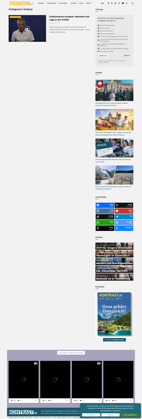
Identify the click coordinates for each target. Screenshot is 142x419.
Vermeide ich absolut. (107, 51)
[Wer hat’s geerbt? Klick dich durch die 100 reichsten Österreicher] (114, 148)
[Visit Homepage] (21, 3)
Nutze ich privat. (105, 28)
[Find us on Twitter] (119, 3)
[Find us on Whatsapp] (126, 3)
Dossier (73, 3)
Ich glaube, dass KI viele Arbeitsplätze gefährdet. (112, 45)
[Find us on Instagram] (112, 3)
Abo (102, 3)
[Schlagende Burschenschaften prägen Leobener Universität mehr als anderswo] (114, 90)
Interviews (51, 3)
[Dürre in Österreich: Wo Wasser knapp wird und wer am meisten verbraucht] (114, 175)
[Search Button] (132, 3)
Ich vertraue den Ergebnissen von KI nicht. (114, 36)
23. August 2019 (55, 23)
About (88, 3)
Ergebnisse (127, 55)
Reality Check (15, 17)
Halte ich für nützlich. (106, 31)
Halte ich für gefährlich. (107, 34)
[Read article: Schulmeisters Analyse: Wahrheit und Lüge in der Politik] (27, 28)
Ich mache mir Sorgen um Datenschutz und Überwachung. (114, 40)
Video (81, 3)
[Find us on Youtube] (123, 3)
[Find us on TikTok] (115, 3)
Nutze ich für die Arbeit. (107, 25)
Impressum (13, 417)
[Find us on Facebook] (108, 3)
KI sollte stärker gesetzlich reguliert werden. (114, 48)
